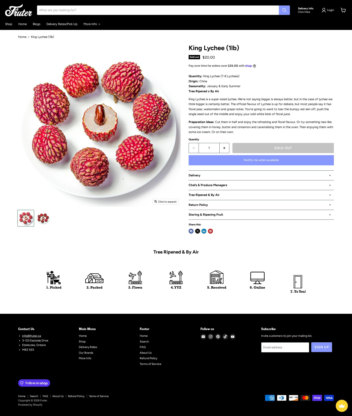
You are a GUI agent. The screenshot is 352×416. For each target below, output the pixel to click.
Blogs (36, 24)
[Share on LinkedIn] (203, 231)
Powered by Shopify (30, 404)
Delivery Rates (88, 347)
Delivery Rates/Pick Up (61, 24)
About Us (146, 353)
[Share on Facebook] (191, 231)
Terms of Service (150, 364)
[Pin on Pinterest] (210, 231)
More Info (91, 24)
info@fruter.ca (31, 336)
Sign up (322, 347)
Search (144, 341)
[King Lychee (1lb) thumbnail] (26, 218)
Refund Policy (148, 358)
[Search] (284, 10)
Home (22, 24)
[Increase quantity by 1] (225, 148)
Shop (8, 24)
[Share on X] (197, 231)
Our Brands (86, 353)
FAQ (143, 347)
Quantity (194, 139)
